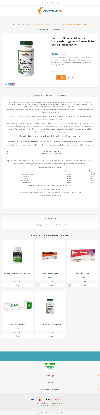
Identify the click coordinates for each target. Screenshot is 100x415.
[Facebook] (50, 357)
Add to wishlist (68, 77)
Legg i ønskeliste (19, 281)
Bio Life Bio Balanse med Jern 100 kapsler (17, 273)
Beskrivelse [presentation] (38, 95)
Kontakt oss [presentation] (61, 95)
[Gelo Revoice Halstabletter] (17, 306)
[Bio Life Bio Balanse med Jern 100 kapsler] (17, 255)
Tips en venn (72, 77)
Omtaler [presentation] (49, 95)
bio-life (52, 225)
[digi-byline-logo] (39, 413)
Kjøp (61, 77)
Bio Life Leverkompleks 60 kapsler (50, 324)
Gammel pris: (62, 54)
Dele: (5, 84)
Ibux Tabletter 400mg (82, 273)
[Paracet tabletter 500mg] (50, 255)
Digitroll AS (59, 413)
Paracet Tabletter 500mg (50, 273)
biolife (44, 225)
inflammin (61, 225)
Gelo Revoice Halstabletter (17, 324)
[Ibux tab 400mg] (82, 255)
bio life (36, 225)
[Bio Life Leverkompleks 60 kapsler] (50, 306)
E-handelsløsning (45, 413)
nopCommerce (54, 405)
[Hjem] (14, 24)
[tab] (38, 95)
